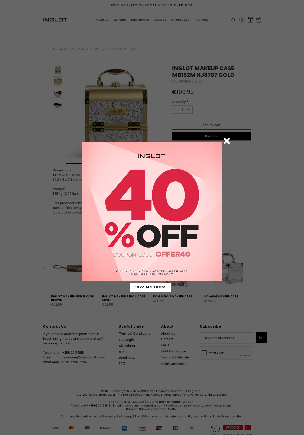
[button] (226, 141)
